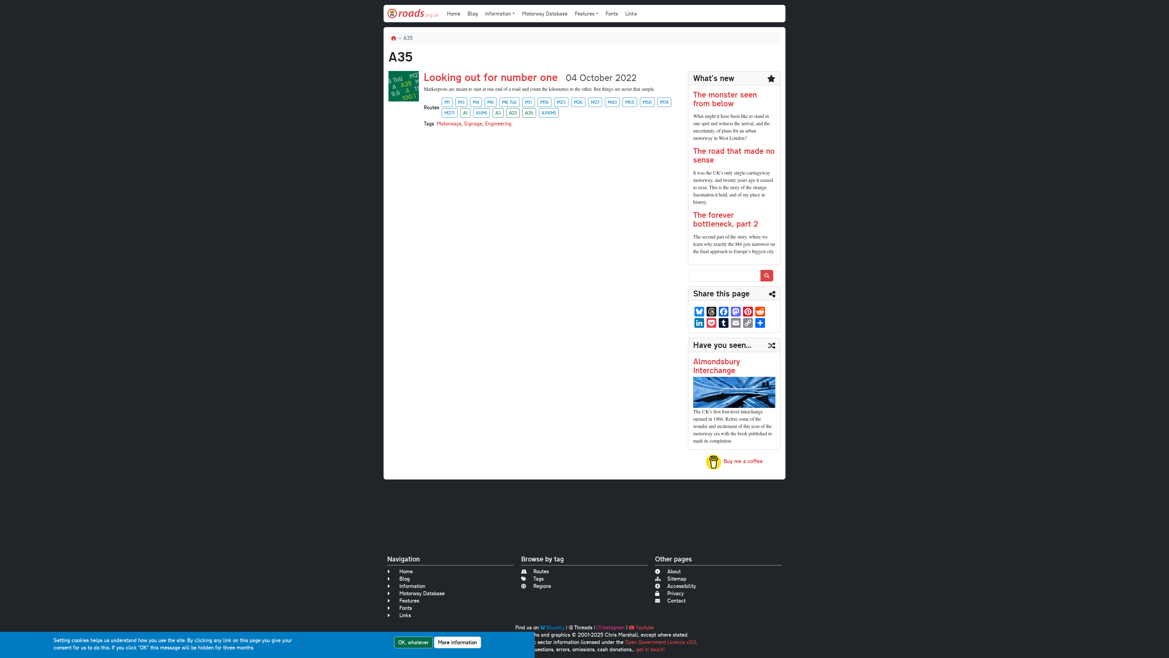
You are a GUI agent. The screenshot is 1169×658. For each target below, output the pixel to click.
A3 (498, 113)
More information (457, 642)
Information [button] (498, 13)
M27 (595, 102)
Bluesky (555, 627)
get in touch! (650, 649)
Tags (538, 578)
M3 (461, 102)
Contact (676, 600)
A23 (513, 113)
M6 (490, 102)
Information (412, 585)
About (674, 571)
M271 (449, 113)
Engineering (498, 123)
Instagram (613, 627)
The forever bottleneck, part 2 (725, 219)
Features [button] (585, 13)
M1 (447, 102)
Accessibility (681, 585)
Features (409, 600)
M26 (578, 102)
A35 (529, 113)
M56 (647, 102)
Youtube (645, 627)
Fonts (612, 13)
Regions (542, 585)
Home (453, 13)
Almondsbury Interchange (716, 365)
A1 (465, 113)
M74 (664, 102)
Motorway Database (544, 13)
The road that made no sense (734, 155)
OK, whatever (413, 642)
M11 (528, 102)
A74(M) (549, 113)
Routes (541, 571)
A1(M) (481, 113)
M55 (629, 102)
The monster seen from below (725, 98)
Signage (473, 123)
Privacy (675, 593)
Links (631, 13)
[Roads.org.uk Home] (412, 13)
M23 (561, 102)
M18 (544, 102)
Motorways (449, 123)
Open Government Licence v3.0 (660, 642)
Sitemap (676, 578)
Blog (473, 13)
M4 (476, 102)
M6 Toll (509, 102)
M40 (612, 102)
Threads (583, 627)
